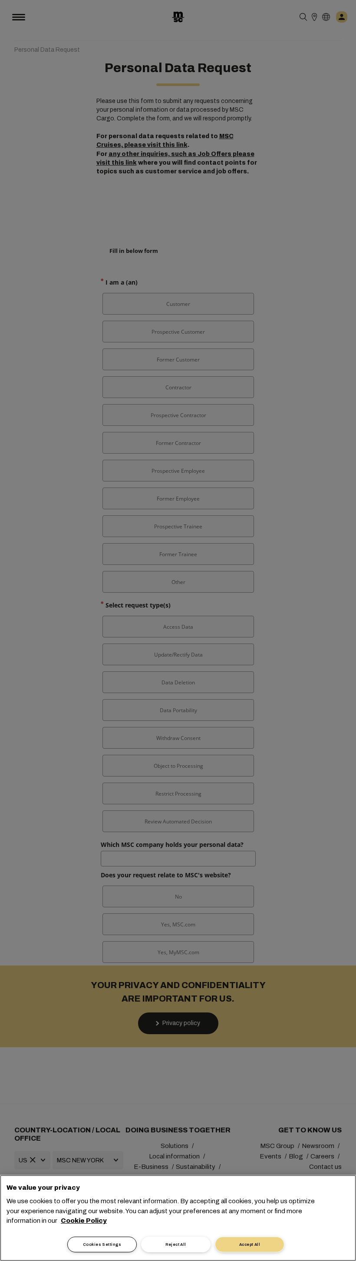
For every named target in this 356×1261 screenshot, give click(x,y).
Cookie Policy (84, 1220)
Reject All (175, 1244)
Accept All (249, 1244)
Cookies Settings (102, 1244)
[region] (178, 1218)
